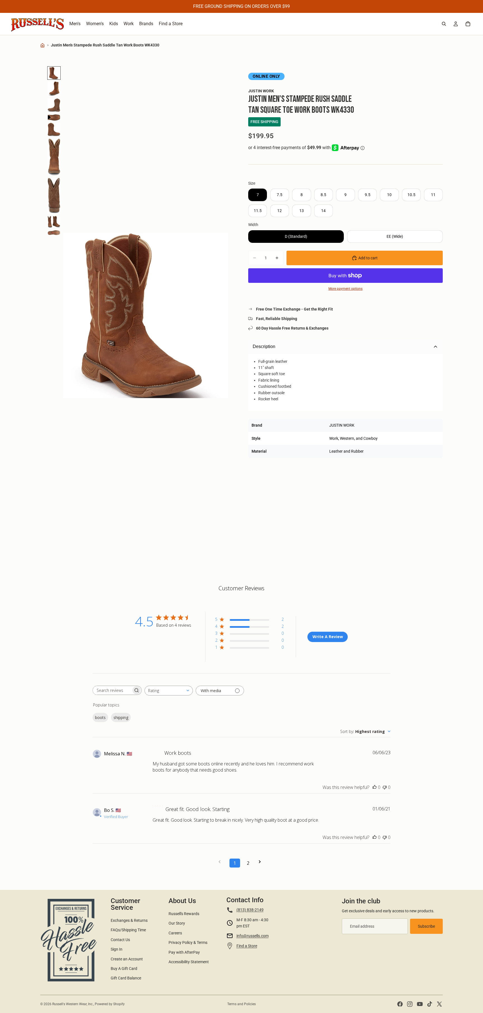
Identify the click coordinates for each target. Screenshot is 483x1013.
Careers (175, 933)
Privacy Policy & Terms (188, 942)
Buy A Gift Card (124, 968)
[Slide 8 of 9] (54, 222)
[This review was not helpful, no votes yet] (385, 787)
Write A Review (327, 636)
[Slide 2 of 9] (54, 89)
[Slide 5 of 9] (54, 130)
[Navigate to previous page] (221, 862)
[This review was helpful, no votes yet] (375, 787)
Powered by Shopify (110, 1004)
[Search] (444, 24)
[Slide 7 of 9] (54, 196)
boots (100, 717)
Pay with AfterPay (184, 952)
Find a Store (246, 946)
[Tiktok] (429, 1004)
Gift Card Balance (126, 978)
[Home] (42, 45)
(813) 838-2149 (250, 910)
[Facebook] (400, 1004)
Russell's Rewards (184, 913)
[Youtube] (419, 1004)
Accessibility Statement (189, 962)
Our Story (177, 923)
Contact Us (120, 939)
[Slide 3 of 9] (54, 105)
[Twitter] (439, 1004)
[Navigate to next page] (261, 862)
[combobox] (169, 690)
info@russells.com (252, 936)
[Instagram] (409, 1004)
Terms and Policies (241, 1004)
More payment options (345, 289)
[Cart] (468, 24)
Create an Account (127, 959)
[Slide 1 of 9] (54, 73)
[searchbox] (112, 690)
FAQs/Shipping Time (128, 930)
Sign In (116, 949)
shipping (120, 717)
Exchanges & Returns (129, 920)
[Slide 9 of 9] (54, 232)
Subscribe (426, 926)
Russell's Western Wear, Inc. (72, 1004)
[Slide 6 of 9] (54, 157)
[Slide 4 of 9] (54, 117)
